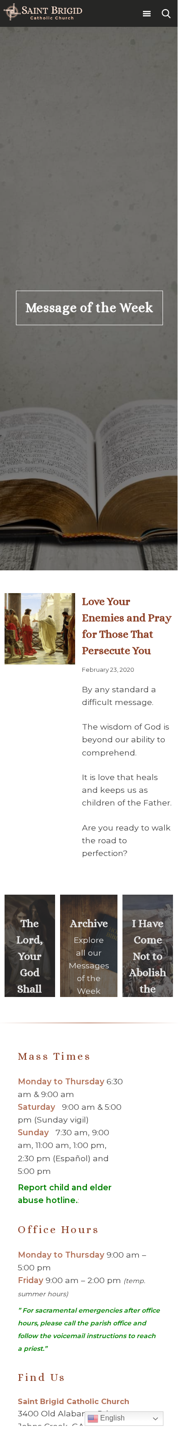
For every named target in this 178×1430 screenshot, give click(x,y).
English (111, 1418)
